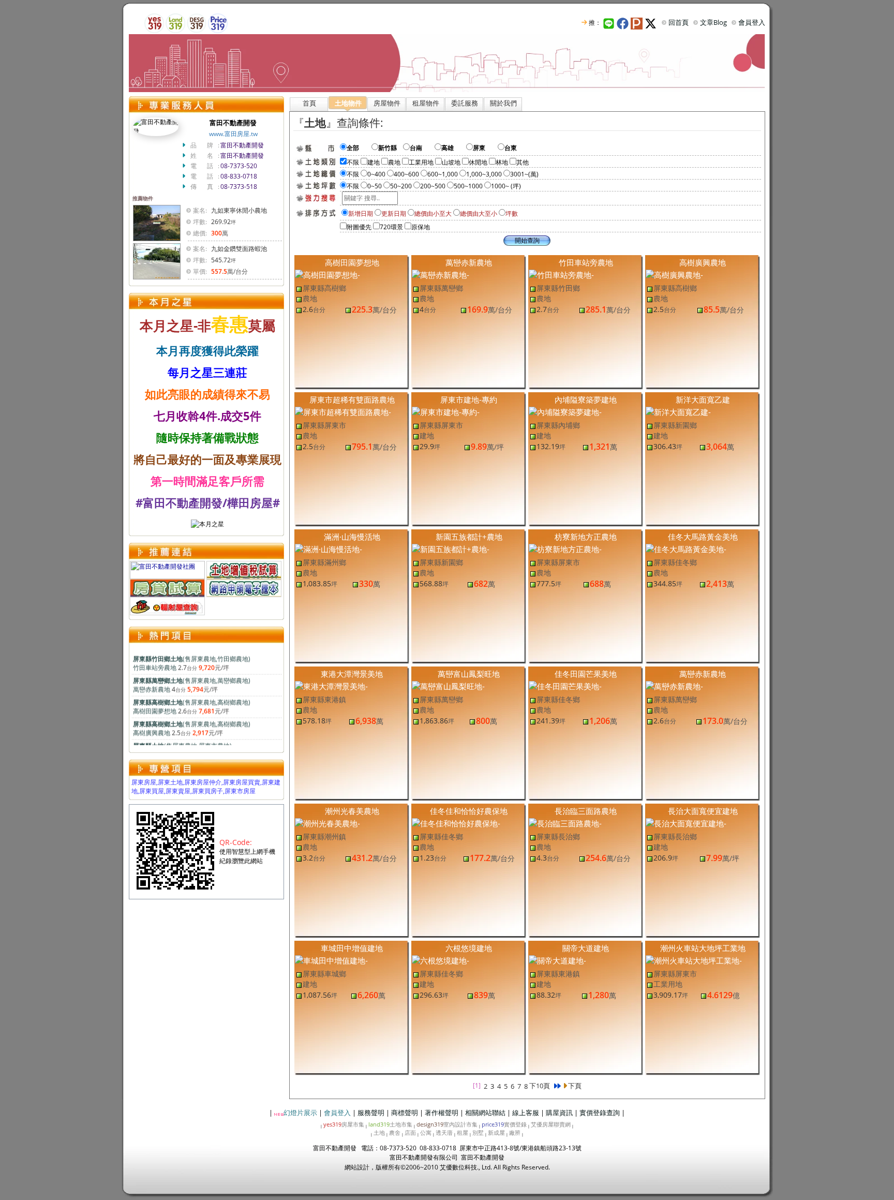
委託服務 (464, 103)
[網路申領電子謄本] (243, 587)
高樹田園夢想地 (352, 262)
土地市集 (390, 1124)
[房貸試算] (167, 587)
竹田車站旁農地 (586, 262)
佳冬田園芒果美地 (586, 674)
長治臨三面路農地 (586, 811)
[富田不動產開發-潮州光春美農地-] (327, 823)
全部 (359, 147)
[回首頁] (447, 62)
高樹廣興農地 (702, 262)
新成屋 (496, 1132)
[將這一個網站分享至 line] (609, 22)
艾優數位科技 (458, 1167)
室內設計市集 (447, 1124)
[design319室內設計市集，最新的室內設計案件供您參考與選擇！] (196, 22)
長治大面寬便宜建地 (703, 811)
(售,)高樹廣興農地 (191, 721)
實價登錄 (504, 1124)
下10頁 (539, 1085)
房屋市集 (343, 1124)
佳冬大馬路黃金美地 (703, 536)
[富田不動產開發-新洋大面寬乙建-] (678, 411)
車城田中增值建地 (352, 948)
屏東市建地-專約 (468, 399)
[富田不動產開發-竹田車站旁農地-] (561, 274)
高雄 (453, 147)
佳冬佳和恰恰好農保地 (469, 811)
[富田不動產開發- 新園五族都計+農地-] (450, 548)
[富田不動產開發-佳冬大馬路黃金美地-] (686, 548)
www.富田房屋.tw (233, 133)
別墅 (478, 1132)
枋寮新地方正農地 (586, 536)
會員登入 (751, 22)
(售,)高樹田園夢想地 (191, 699)
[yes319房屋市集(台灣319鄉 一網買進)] (154, 22)
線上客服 (525, 1112)
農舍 (394, 1132)
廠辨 (514, 1132)
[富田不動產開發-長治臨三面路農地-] (565, 823)
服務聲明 (370, 1112)
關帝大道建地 (585, 948)
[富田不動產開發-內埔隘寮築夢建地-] (565, 411)
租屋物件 (425, 103)
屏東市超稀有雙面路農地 (352, 399)
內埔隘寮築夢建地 (586, 399)
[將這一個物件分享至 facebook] (624, 22)
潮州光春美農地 (352, 811)
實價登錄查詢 (599, 1112)
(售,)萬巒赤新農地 (191, 677)
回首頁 (678, 22)
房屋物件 (387, 103)
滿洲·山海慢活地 (352, 536)
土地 (379, 1132)
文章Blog (713, 22)
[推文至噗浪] (638, 22)
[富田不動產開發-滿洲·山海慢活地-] (328, 548)
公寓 (425, 1132)
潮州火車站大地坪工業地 (703, 948)
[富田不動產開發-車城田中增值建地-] (331, 960)
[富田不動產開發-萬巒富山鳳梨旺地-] (448, 685)
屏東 (485, 147)
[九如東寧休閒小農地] (156, 222)
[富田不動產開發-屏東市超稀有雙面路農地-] (343, 411)
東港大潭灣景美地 (352, 674)
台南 (422, 147)
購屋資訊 (559, 1112)
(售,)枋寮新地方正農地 (185, 742)
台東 (516, 147)
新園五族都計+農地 (469, 536)
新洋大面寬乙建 (703, 399)
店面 (410, 1132)
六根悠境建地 (468, 948)
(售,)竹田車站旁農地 (191, 655)
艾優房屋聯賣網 (551, 1124)
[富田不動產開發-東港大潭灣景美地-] (331, 685)
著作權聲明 (441, 1112)
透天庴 (444, 1132)
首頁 (309, 103)
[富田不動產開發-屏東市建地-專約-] (446, 411)
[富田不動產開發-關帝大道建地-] (557, 960)
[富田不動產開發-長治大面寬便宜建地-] (686, 823)
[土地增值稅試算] (243, 569)
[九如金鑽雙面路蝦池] (156, 260)
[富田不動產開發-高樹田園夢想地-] (327, 274)
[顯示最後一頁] (556, 1086)
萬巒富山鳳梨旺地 (469, 674)
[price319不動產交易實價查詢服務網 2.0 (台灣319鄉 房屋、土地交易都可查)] (218, 22)
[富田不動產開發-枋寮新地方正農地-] (565, 548)
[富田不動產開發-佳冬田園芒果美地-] (565, 685)
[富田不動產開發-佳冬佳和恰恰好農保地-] (456, 823)
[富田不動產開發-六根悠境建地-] (440, 960)
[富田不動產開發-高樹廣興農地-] (674, 274)
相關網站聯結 (485, 1112)
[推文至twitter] (652, 22)
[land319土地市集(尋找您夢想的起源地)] (175, 22)
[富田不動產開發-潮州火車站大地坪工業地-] (694, 960)
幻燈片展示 (300, 1112)
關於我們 (503, 103)
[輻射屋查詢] (167, 605)
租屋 (462, 1132)
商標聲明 (404, 1112)
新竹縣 (390, 147)
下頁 (574, 1085)
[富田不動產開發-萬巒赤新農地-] (440, 274)
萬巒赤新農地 (468, 262)
